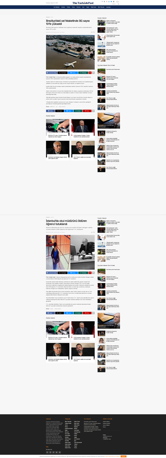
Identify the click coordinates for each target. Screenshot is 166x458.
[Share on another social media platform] (93, 73)
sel (56, 106)
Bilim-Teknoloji (101, 7)
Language (108, 7)
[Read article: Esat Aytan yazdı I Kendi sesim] (101, 71)
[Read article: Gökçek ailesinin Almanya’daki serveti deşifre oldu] (101, 37)
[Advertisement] (83, 12)
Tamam (123, 456)
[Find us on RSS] (59, 452)
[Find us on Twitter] (104, 1)
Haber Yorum (77, 421)
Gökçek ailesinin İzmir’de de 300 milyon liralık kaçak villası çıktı (112, 107)
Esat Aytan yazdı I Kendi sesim (113, 69)
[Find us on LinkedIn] (108, 1)
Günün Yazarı (68, 439)
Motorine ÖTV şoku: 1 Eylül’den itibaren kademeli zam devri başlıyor (57, 136)
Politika (75, 433)
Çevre (66, 425)
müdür (51, 308)
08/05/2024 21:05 (49, 32)
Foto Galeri (67, 433)
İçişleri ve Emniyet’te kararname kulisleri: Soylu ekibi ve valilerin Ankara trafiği (113, 22)
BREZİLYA (52, 106)
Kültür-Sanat (93, 7)
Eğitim (66, 430)
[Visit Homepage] (83, 3)
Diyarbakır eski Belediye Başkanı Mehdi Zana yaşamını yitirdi (57, 157)
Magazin (75, 155)
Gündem (63, 7)
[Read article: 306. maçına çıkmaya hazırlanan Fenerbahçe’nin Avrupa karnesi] (101, 51)
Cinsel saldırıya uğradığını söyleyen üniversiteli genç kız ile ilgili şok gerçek (112, 140)
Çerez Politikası (106, 425)
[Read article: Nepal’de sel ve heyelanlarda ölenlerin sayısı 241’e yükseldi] (101, 162)
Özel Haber (76, 430)
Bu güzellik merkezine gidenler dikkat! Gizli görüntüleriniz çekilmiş (113, 58)
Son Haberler (56, 7)
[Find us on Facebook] (47, 452)
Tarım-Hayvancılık (78, 442)
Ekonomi (78, 7)
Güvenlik (67, 440)
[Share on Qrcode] (90, 73)
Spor (83, 7)
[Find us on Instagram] (106, 1)
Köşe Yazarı (76, 423)
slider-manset (62, 106)
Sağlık (75, 437)
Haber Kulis (67, 445)
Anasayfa (48, 17)
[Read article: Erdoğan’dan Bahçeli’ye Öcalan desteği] (101, 133)
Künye (104, 426)
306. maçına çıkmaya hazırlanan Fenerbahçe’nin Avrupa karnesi (112, 51)
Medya (75, 428)
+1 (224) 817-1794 (107, 439)
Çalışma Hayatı (68, 423)
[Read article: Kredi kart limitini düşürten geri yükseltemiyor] (109, 121)
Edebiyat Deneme (69, 428)
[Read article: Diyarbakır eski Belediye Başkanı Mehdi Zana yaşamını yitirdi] (57, 149)
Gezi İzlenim (67, 435)
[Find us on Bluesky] (111, 1)
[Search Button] (118, 4)
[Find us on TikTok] (113, 1)
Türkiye (68, 7)
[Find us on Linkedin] (56, 452)
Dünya (73, 7)
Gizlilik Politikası (106, 421)
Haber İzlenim (68, 444)
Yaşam (87, 7)
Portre (75, 435)
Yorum (75, 447)
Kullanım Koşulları (106, 423)
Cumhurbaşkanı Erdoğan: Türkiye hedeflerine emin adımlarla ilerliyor (82, 136)
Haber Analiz (67, 442)
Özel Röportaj (77, 432)
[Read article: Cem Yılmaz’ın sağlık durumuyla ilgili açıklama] (83, 149)
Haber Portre (68, 447)
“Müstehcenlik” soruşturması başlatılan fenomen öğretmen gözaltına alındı (112, 44)
